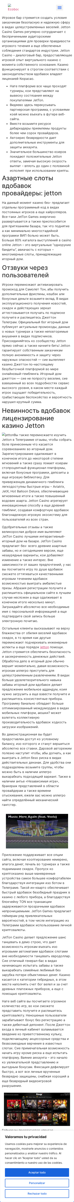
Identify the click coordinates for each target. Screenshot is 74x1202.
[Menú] (59, 8)
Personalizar (37, 1183)
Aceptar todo (37, 1172)
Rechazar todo (37, 1193)
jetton (44, 647)
